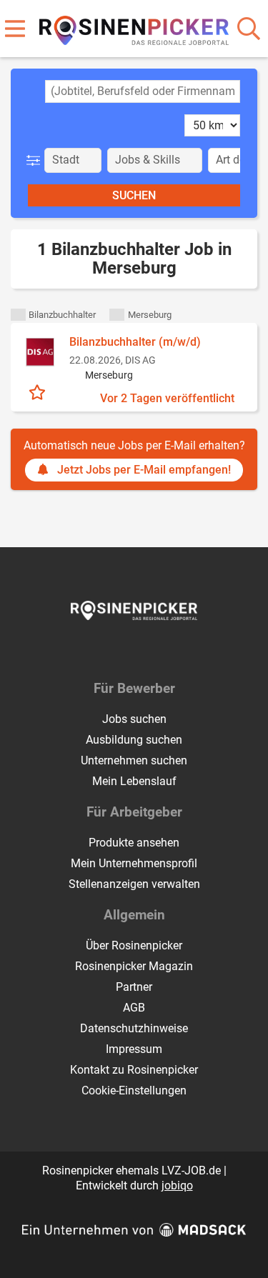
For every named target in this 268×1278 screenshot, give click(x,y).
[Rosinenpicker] (133, 27)
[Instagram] (148, 650)
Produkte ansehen (134, 842)
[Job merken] (40, 391)
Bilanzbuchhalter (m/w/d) (135, 342)
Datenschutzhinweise (134, 1028)
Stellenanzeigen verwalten (134, 884)
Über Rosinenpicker (134, 945)
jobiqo (177, 1185)
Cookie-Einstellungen (134, 1090)
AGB (134, 1007)
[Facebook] (124, 650)
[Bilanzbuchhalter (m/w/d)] (40, 352)
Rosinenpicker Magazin (134, 966)
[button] (36, 160)
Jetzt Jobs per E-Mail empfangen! (144, 469)
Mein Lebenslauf (134, 781)
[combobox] (142, 91)
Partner (134, 987)
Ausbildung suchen (134, 740)
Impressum (134, 1049)
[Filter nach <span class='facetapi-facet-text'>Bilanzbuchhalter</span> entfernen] (18, 315)
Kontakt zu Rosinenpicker (134, 1070)
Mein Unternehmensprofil (134, 863)
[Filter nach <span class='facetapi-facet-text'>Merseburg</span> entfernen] (116, 315)
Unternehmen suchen (134, 760)
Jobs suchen (134, 719)
